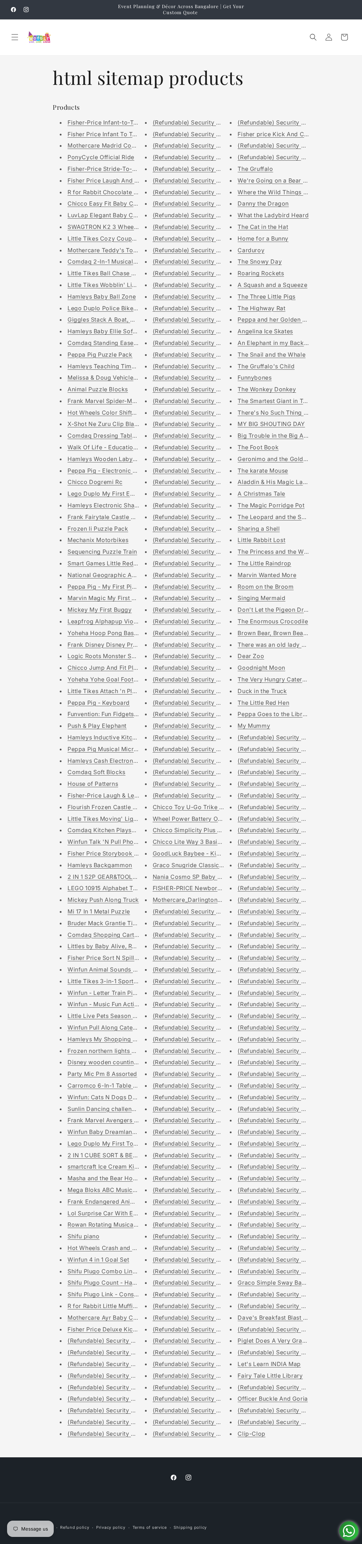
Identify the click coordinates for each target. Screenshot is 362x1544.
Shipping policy (190, 1527)
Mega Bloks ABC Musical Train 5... (115, 1189)
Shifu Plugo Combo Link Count (111, 1271)
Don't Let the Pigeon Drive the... (282, 609)
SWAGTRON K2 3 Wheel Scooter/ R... (120, 226)
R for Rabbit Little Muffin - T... (109, 1305)
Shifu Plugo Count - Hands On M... (116, 1282)
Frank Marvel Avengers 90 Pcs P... (115, 1120)
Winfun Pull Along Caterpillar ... (112, 1027)
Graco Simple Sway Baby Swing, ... (287, 1282)
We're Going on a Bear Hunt (277, 180)
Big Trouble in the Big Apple (277, 435)
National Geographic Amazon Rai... (117, 574)
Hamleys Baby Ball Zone (102, 296)
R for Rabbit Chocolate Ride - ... (112, 192)
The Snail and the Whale (271, 354)
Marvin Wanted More (267, 574)
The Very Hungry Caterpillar (277, 679)
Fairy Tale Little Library (270, 1375)
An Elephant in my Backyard (277, 342)
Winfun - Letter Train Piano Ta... (112, 992)
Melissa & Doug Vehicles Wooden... (117, 377)
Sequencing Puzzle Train (102, 551)
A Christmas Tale (261, 493)
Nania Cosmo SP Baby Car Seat (197, 876)
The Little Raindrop (264, 563)
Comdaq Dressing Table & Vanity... (116, 435)
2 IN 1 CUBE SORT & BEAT (104, 1155)
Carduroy (251, 250)
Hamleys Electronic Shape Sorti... (115, 505)
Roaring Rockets (261, 273)
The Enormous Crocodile (273, 621)
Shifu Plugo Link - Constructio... (112, 1294)
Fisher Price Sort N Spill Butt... (110, 957)
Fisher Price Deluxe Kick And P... (113, 1329)
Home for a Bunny (263, 238)
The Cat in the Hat (263, 226)
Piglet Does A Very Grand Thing (282, 1340)
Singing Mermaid (261, 597)
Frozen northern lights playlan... (112, 1050)
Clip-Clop (251, 1433)
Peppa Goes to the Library (274, 714)
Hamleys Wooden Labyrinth (106, 458)
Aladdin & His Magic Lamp (274, 481)
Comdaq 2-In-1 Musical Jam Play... (116, 261)
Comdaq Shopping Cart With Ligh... (118, 934)
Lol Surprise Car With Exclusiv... (113, 1213)
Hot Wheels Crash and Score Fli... (115, 1247)
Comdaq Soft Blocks (96, 772)
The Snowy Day (260, 261)
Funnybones (255, 377)
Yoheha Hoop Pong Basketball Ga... (118, 632)
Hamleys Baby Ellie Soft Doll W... (113, 331)
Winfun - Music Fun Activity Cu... (113, 1004)
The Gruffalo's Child (266, 366)
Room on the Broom (265, 586)
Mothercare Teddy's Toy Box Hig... (116, 250)
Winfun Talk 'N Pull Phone (104, 841)
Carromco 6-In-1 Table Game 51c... (116, 1085)
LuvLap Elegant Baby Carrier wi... (115, 215)
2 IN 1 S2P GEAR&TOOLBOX (106, 876)
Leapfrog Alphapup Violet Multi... (114, 621)
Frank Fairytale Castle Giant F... (111, 516)
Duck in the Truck (262, 691)
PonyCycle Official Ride (101, 157)
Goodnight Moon (261, 667)
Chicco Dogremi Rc (95, 481)
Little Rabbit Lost (261, 539)
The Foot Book (258, 447)
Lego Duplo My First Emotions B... (115, 493)
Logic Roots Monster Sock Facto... (116, 655)
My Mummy (254, 725)
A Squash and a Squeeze (272, 284)
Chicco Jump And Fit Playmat (109, 667)
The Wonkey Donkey (267, 389)
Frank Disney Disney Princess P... (114, 644)
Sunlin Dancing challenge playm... (115, 1108)
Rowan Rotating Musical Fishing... (115, 1224)
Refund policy (74, 1527)
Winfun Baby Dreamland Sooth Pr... (117, 1131)
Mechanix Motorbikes (98, 539)
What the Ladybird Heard (273, 215)
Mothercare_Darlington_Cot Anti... (200, 899)
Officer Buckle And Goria (273, 1398)
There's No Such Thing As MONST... (288, 412)
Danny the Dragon (263, 203)
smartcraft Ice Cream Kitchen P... (114, 1166)
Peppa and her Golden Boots (278, 319)
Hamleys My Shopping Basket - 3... (117, 1039)
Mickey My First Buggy (100, 609)
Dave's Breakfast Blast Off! (275, 1317)
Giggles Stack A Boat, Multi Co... (113, 319)
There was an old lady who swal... (285, 644)
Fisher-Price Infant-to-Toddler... (112, 122)
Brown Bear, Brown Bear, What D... (286, 632)
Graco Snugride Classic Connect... (201, 865)
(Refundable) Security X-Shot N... (199, 1131)
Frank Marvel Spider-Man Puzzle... (116, 400)
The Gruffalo (255, 168)
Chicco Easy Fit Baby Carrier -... (113, 203)
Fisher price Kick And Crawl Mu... (284, 134)
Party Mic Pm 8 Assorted (102, 1073)
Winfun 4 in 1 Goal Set (98, 1259)
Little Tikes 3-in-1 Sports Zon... (111, 981)
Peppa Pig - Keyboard (99, 702)
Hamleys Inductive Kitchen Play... (114, 737)
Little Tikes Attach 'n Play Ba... (110, 691)
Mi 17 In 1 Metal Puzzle (99, 911)
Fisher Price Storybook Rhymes (112, 853)
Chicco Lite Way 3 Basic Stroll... (198, 841)
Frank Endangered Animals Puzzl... (116, 1201)
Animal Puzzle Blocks (98, 389)
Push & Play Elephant (97, 725)
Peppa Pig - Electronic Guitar (109, 470)
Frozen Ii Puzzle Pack (98, 528)
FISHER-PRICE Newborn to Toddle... (204, 888)
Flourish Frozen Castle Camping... (115, 807)
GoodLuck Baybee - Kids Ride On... (202, 853)
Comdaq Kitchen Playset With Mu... (117, 830)
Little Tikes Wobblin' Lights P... (111, 284)
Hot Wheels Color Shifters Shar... (114, 412)
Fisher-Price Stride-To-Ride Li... (112, 168)
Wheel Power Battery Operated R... (201, 818)
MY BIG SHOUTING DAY (271, 423)
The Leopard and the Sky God (280, 516)
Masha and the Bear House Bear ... (116, 1178)
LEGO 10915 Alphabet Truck (106, 888)
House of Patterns (93, 783)
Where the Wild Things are (275, 192)
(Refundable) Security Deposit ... (113, 1340)
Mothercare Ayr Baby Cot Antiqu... (116, 1317)
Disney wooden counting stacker (114, 1062)
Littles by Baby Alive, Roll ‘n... (109, 946)
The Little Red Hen (263, 702)
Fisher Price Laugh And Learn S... (114, 180)
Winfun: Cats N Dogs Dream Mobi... (118, 1097)
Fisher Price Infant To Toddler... (112, 134)
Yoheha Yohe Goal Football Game (115, 679)
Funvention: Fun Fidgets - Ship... (112, 714)
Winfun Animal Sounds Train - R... (115, 969)
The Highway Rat (261, 308)
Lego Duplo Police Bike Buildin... (113, 308)
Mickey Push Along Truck (103, 899)
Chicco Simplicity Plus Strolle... (197, 830)
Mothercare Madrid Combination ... (117, 145)
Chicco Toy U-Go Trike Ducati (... (199, 807)
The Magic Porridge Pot (271, 505)
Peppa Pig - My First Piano (105, 586)
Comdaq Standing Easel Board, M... (117, 342)
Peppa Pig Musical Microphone (111, 749)
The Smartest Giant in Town (276, 400)
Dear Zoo (251, 655)
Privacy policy (110, 1527)
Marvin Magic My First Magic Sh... (115, 597)
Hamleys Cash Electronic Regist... (115, 760)
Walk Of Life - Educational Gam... (114, 447)
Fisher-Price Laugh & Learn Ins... (113, 795)
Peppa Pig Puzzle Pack (100, 354)
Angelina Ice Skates (265, 331)
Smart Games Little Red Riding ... (113, 563)
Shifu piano (84, 1236)
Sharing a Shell (259, 528)
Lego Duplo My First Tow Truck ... (115, 1143)
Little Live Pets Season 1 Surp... (111, 1015)
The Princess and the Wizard (278, 551)
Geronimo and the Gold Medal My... (287, 458)
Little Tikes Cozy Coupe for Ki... (113, 238)
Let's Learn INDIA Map (269, 1363)
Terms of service (150, 1527)
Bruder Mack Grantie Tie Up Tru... (115, 923)
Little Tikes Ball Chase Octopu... (112, 273)
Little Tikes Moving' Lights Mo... (112, 818)
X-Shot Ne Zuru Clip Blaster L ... (112, 423)
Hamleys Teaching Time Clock (110, 366)
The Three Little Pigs (267, 296)
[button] (15, 37)
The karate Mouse (263, 470)
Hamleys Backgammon (100, 865)
